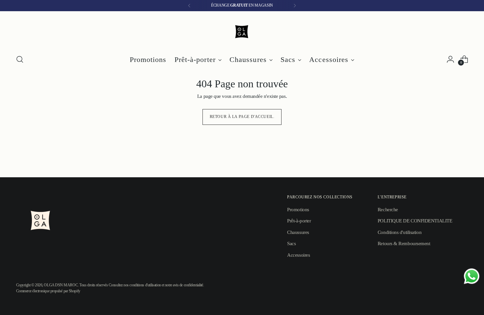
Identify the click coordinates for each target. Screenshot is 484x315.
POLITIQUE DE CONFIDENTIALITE (415, 220)
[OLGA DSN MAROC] (242, 31)
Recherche (388, 209)
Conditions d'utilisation (399, 232)
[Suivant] (294, 5)
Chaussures (298, 232)
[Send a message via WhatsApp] (472, 276)
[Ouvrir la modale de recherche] (19, 59)
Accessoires (298, 255)
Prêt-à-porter (299, 220)
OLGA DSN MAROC (61, 285)
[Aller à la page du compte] (450, 59)
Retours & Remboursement (404, 243)
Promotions (298, 209)
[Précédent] (189, 5)
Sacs (291, 243)
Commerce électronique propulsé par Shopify (48, 291)
